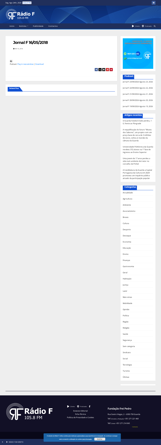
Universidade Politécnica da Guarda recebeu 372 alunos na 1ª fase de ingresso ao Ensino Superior (138, 149)
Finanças (126, 260)
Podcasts (148, 26)
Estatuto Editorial (80, 411)
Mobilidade (127, 303)
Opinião (126, 309)
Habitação (127, 278)
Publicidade (38, 26)
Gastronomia (128, 266)
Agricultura (127, 199)
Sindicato (127, 352)
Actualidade (128, 192)
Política (126, 315)
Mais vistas (127, 297)
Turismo (126, 371)
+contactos (135, 427)
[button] (155, 26)
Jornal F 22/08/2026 (131, 88)
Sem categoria (129, 346)
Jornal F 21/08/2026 (131, 94)
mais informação (87, 439)
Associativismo (129, 211)
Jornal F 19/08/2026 (131, 106)
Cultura (126, 223)
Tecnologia (127, 365)
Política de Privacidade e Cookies (80, 417)
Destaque (127, 235)
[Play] (11, 60)
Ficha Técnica (80, 414)
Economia (127, 242)
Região (125, 322)
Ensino (125, 254)
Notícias (23, 26)
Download (39, 64)
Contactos (53, 26)
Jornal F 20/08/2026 (131, 100)
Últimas (126, 377)
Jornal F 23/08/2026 (131, 82)
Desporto (127, 229)
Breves (125, 217)
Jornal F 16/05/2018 (30, 42)
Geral (125, 272)
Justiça (125, 285)
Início (12, 26)
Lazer (125, 291)
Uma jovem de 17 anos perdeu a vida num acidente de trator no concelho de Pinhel (136, 161)
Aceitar (99, 439)
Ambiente (127, 205)
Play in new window (25, 64)
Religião (126, 328)
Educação (127, 248)
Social (125, 358)
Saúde (125, 334)
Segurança (127, 340)
